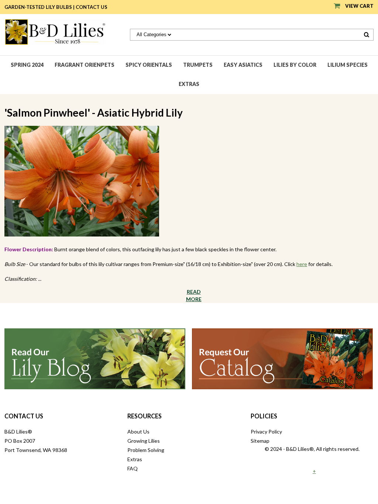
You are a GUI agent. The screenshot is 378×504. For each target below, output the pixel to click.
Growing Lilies (143, 441)
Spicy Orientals (149, 65)
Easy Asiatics (243, 65)
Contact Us (91, 7)
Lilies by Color (295, 65)
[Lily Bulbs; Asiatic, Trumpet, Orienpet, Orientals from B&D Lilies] (55, 31)
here (301, 264)
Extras (189, 84)
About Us (138, 431)
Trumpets (198, 65)
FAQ (132, 468)
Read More (194, 295)
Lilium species (347, 65)
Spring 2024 (27, 65)
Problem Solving (145, 450)
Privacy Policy (266, 431)
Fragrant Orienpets (84, 65)
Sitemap (260, 441)
